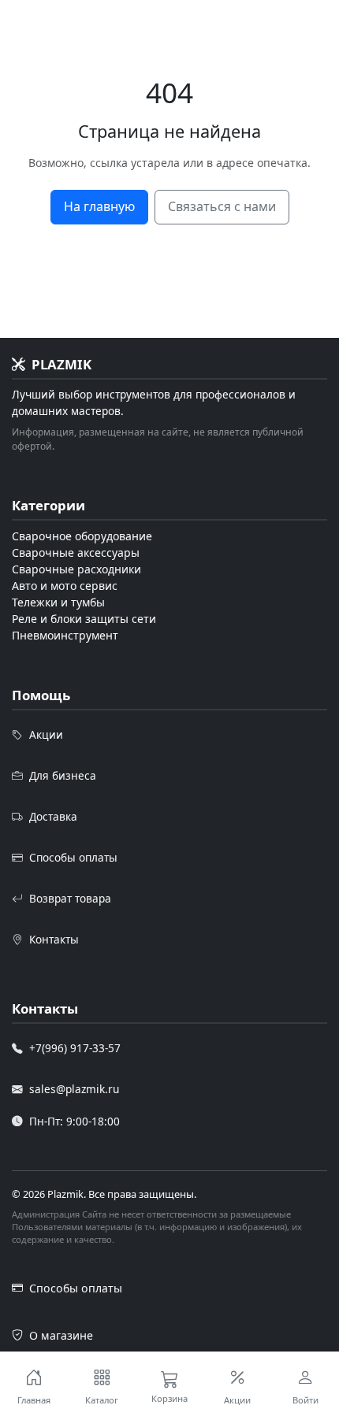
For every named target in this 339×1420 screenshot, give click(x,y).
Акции (46, 734)
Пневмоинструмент (65, 635)
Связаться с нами (222, 206)
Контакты (54, 939)
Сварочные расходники (76, 569)
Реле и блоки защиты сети (84, 618)
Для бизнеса (62, 775)
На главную (99, 206)
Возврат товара (70, 898)
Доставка (53, 816)
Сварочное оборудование (82, 535)
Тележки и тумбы (58, 602)
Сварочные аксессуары (76, 552)
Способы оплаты (73, 857)
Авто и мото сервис (64, 585)
